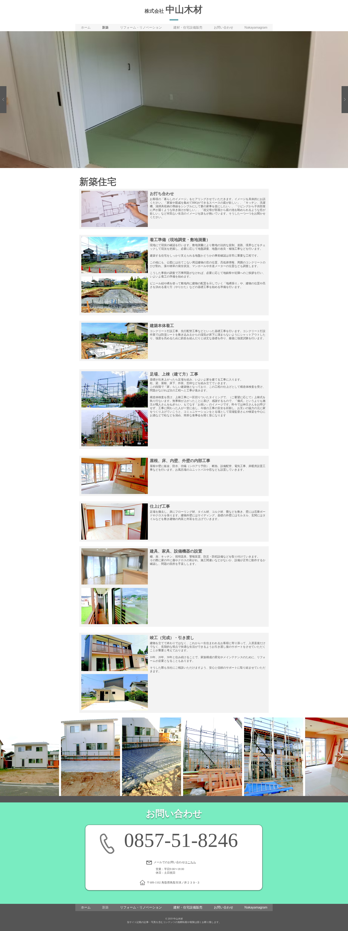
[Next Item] (340, 757)
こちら (191, 862)
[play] (339, 34)
